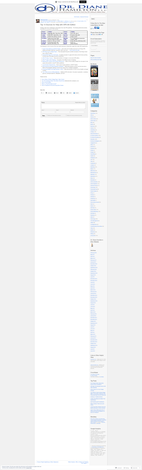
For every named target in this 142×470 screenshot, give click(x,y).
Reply (87, 19)
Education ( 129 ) (43, 22)
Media (92, 168)
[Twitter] (92, 28)
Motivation (93, 174)
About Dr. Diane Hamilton (96, 57)
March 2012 (93, 312)
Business (92, 126)
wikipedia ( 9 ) (66, 22)
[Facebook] (95, 28)
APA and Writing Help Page (96, 59)
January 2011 (93, 338)
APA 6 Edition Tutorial (48, 58)
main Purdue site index (74, 50)
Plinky (92, 192)
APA (91, 115)
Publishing (93, 198)
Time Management (94, 220)
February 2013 (94, 291)
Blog (91, 122)
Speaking (92, 215)
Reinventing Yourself (95, 202)
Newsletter (93, 180)
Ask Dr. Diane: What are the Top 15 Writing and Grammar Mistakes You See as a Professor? (98, 411)
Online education (94, 181)
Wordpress (93, 231)
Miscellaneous (93, 172)
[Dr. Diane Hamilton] (92, 246)
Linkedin (92, 165)
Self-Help (92, 207)
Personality (93, 187)
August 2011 (93, 325)
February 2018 (94, 252)
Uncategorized (94, 224)
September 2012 (94, 300)
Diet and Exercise (94, 133)
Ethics (92, 144)
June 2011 (93, 328)
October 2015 (93, 271)
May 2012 (93, 308)
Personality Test (94, 189)
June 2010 (93, 351)
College (92, 131)
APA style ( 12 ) (68, 21)
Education (93, 139)
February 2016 (94, 269)
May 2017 (93, 254)
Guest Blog (93, 154)
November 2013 (94, 280)
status (92, 217)
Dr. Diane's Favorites (95, 137)
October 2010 (93, 343)
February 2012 (94, 313)
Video (92, 228)
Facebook (93, 148)
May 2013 (93, 286)
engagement (93, 142)
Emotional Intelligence (95, 141)
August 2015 (93, 275)
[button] (64, 37)
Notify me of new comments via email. (74, 115)
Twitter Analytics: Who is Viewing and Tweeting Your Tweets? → (78, 462)
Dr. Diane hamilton (94, 135)
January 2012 (93, 315)
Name (43, 110)
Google (92, 152)
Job (91, 159)
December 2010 (94, 339)
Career (92, 128)
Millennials (93, 170)
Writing (92, 233)
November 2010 (94, 341)
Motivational (93, 176)
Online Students (94, 183)
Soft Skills (93, 213)
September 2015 (94, 273)
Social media (93, 209)
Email (57, 110)
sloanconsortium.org (94, 364)
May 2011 (93, 330)
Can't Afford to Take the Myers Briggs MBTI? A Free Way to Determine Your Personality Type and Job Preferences (98, 394)
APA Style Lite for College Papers (50, 51)
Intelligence (93, 157)
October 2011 (93, 321)
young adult (93, 235)
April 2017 (93, 256)
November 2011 (94, 319)
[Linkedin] (98, 28)
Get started (83, 1)
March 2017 (93, 258)
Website (72, 110)
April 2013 (93, 288)
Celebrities (93, 129)
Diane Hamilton (93, 422)
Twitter (92, 222)
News (92, 178)
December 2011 (94, 317)
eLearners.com (93, 359)
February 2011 (94, 336)
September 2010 (94, 345)
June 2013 (93, 284)
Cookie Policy (29, 467)
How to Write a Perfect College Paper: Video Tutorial (53, 79)
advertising (93, 113)
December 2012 (94, 295)
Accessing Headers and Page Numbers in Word (53, 69)
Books (92, 124)
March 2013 (93, 289)
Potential (92, 196)
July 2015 (93, 276)
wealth (92, 230)
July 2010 (93, 349)
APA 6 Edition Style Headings (49, 59)
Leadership (93, 163)
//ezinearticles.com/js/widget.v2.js (98, 446)
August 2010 (93, 347)
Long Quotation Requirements (49, 64)
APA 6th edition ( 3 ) (61, 21)
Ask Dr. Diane (93, 118)
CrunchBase (101, 376)
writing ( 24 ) (71, 22)
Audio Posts (93, 120)
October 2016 (93, 265)
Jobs (92, 161)
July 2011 (93, 326)
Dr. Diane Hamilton (94, 375)
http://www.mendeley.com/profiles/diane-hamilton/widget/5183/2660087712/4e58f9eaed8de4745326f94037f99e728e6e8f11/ (98, 420)
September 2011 (94, 323)
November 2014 (94, 278)
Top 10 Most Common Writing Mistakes (51, 72)
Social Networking (94, 211)
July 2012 (93, 304)
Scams (92, 205)
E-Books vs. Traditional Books (97, 396)
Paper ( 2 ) (49, 22)
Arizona (92, 117)
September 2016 (94, 267)
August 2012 (93, 302)
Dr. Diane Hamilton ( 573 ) (81, 21)
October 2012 (93, 299)
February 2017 (94, 260)
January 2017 (93, 262)
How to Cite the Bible (46, 82)
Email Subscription (96, 39)
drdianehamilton (44, 19)
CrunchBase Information (95, 374)
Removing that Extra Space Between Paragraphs (53, 66)
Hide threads (76, 16)
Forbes (92, 150)
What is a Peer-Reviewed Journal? (49, 84)
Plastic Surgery (94, 191)
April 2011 (93, 332)
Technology (93, 218)
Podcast (92, 194)
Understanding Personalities (96, 226)
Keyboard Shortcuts (84, 16)
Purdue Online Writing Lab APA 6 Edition (52, 49)
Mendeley (98, 423)
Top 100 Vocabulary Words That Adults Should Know (53, 80)
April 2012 (93, 310)
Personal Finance (94, 185)
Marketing (93, 167)
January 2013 (93, 293)
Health (92, 155)
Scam (92, 204)
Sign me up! (93, 48)
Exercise (92, 146)
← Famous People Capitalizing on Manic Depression (47, 462)
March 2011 (93, 334)
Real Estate (93, 200)
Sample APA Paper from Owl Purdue (50, 55)
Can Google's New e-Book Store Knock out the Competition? (97, 383)
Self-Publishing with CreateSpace (97, 401)
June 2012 (93, 306)
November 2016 (94, 263)
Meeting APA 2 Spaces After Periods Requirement (53, 61)
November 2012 (94, 297)
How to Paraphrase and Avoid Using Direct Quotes (52, 85)
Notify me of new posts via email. (54, 115)
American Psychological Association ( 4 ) (50, 21)
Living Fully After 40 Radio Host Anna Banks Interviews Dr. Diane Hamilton (98, 407)
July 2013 (93, 282)
